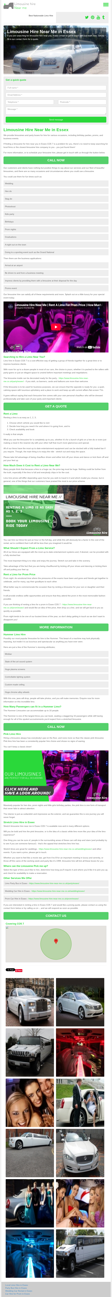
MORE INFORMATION (56, 627)
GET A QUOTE (56, 406)
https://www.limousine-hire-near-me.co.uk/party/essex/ (54, 883)
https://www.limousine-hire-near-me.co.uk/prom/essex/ (53, 898)
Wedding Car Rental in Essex (18, 1291)
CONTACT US (56, 916)
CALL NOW (56, 160)
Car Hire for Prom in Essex (17, 1294)
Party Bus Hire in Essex (16, 1288)
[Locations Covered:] (4, 4)
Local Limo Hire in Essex (16, 1285)
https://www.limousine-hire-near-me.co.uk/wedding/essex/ (65, 849)
